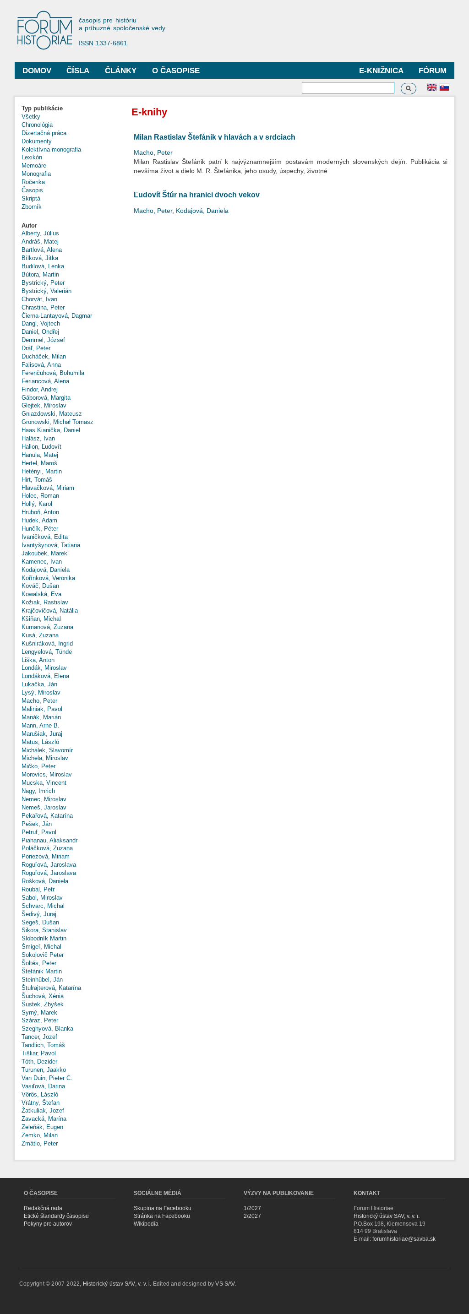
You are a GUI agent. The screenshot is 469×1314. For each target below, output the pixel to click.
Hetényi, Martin (42, 471)
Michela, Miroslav (45, 758)
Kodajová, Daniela (46, 569)
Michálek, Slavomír (47, 750)
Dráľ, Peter (36, 348)
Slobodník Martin (44, 938)
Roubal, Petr (38, 889)
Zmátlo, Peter (40, 1143)
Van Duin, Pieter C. (47, 1078)
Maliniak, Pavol (42, 709)
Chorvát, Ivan (39, 299)
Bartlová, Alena (42, 249)
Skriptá (31, 198)
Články (120, 70)
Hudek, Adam (39, 520)
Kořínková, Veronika (48, 578)
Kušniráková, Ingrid (47, 643)
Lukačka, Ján (39, 684)
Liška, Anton (38, 660)
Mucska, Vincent (44, 782)
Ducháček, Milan (44, 356)
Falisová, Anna (41, 364)
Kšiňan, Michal (41, 618)
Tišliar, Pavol (39, 1053)
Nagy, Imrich (38, 790)
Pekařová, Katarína (47, 815)
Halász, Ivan (38, 438)
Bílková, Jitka (40, 258)
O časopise (176, 70)
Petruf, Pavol (39, 832)
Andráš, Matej (40, 241)
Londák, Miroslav (44, 667)
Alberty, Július (40, 233)
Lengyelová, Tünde (47, 651)
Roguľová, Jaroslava (49, 864)
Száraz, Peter (40, 1020)
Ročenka (33, 182)
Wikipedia (146, 1224)
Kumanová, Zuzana (47, 627)
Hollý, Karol (37, 503)
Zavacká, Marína (44, 1118)
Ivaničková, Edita (45, 536)
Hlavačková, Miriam (48, 487)
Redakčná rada (43, 1208)
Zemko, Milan (40, 1135)
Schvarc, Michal (43, 905)
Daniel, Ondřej (40, 331)
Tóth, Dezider (39, 1061)
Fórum (433, 70)
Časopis (32, 190)
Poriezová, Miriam (46, 856)
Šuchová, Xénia (43, 996)
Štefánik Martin (42, 971)
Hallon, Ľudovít (41, 446)
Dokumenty (37, 141)
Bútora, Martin (40, 274)
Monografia (36, 173)
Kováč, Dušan (40, 585)
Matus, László (40, 741)
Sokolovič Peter (43, 954)
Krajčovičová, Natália (50, 610)
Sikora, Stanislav (44, 930)
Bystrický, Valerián (46, 291)
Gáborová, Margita (46, 397)
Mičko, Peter (38, 766)
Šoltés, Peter (39, 963)
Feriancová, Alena (45, 381)
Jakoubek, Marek (44, 553)
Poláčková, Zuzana (47, 848)
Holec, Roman (40, 495)
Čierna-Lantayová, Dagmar (57, 315)
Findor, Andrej (40, 389)
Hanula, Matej (40, 454)
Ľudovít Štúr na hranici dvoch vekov (197, 195)
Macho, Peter (39, 700)
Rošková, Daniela (45, 881)
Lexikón (32, 157)
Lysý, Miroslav (41, 692)
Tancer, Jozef (39, 1036)
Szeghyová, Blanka (47, 1028)
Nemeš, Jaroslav (44, 807)
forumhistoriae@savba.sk (404, 1239)
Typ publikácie (42, 108)
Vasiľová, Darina (43, 1086)
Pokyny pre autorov (48, 1224)
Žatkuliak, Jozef (43, 1110)
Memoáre (34, 165)
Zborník (32, 206)
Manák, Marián (41, 717)
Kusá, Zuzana (40, 635)
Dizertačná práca (44, 133)
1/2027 (252, 1208)
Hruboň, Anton (40, 512)
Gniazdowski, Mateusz (52, 413)
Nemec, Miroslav (44, 799)
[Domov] (49, 31)
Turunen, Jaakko (44, 1069)
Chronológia (37, 124)
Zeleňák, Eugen (42, 1127)
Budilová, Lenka (43, 266)
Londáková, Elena (45, 676)
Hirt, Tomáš (37, 479)
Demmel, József (43, 340)
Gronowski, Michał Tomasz (57, 421)
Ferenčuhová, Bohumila (53, 372)
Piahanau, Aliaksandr (49, 840)
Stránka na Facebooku (162, 1216)
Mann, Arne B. (41, 725)
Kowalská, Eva (41, 594)
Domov (36, 70)
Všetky (31, 116)
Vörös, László (40, 1094)
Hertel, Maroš (39, 463)
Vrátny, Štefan (41, 1102)
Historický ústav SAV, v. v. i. (387, 1216)
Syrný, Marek (39, 1012)
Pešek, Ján (37, 823)
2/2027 (252, 1216)
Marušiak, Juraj (42, 733)
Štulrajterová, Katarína (51, 987)
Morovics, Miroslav (47, 774)
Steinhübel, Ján (42, 979)
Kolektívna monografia (51, 149)
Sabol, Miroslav (42, 897)
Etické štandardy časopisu (56, 1216)
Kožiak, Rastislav (45, 602)
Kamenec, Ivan (42, 561)
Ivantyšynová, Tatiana (51, 545)
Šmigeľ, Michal (41, 946)
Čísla (77, 70)
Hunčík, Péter (40, 528)
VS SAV (224, 1284)
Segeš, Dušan (40, 922)
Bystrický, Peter (43, 282)
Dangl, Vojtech (41, 323)
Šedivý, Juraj (39, 914)
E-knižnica (381, 70)
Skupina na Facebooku (162, 1208)
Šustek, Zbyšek (43, 1004)
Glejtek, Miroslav (44, 405)
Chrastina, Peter (43, 307)
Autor (29, 225)
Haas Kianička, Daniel (51, 430)
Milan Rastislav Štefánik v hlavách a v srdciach (214, 137)
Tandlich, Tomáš (43, 1045)
